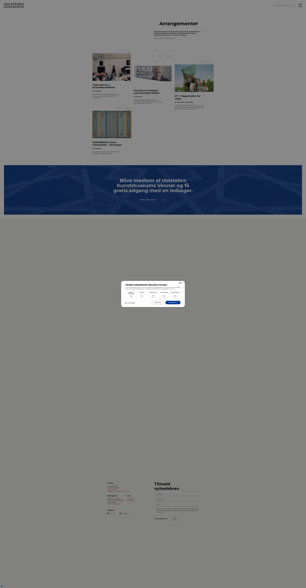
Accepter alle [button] (172, 302)
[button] (130, 303)
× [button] (182, 283)
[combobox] (180, 283)
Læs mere (171, 289)
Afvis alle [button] (158, 302)
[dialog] (153, 294)
